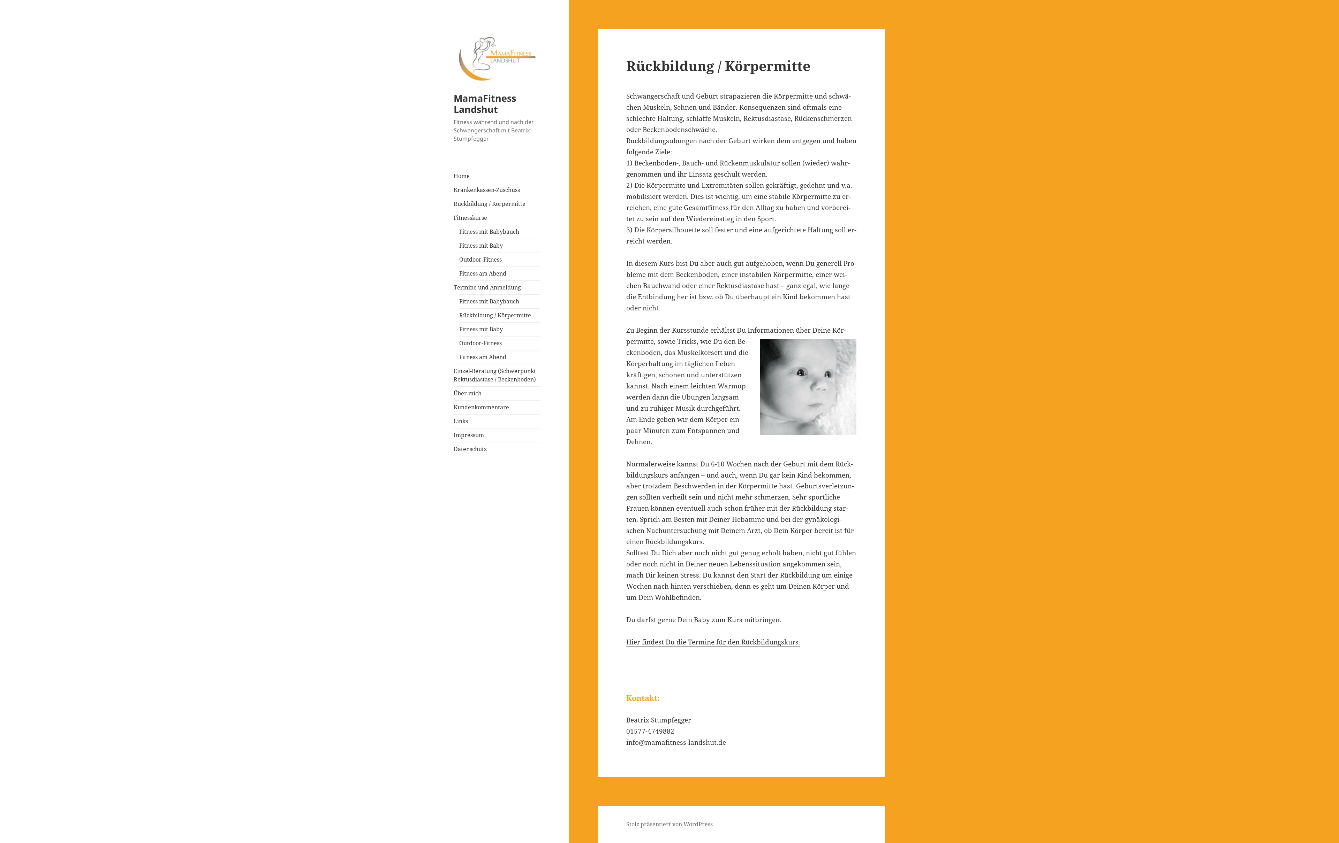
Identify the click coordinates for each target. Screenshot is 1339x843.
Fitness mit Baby (481, 245)
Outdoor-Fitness (480, 259)
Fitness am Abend (482, 273)
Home (462, 176)
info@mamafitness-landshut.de (676, 742)
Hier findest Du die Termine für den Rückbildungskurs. (713, 642)
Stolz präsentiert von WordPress (669, 824)
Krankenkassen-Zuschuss (487, 190)
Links (461, 421)
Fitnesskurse (470, 218)
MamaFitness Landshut (485, 104)
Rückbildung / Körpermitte (489, 204)
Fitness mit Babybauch (489, 231)
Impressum (469, 435)
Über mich (468, 393)
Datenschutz (470, 449)
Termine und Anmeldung (487, 287)
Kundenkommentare (481, 407)
